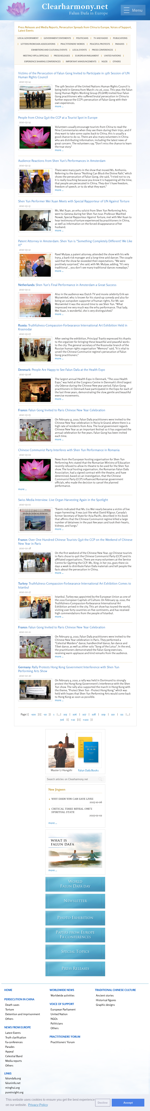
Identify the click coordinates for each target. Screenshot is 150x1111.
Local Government (28, 38)
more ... (59, 106)
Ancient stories (105, 995)
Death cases (12, 1004)
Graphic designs (105, 1004)
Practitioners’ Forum (63, 1042)
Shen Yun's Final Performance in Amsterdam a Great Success (67, 285)
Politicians (82, 38)
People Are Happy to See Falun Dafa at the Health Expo (61, 370)
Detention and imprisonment (22, 1014)
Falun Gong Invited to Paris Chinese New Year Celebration (61, 410)
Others (117, 61)
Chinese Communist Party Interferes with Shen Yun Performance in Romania (69, 450)
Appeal (9, 1051)
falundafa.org (13, 1078)
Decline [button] (103, 1102)
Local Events (79, 49)
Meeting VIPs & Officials (36, 55)
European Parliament (87, 55)
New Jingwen (56, 789)
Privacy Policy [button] (38, 1105)
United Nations (112, 55)
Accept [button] (128, 1102)
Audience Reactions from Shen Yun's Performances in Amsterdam (61, 161)
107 (84, 714)
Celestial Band (13, 1056)
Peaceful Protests (100, 44)
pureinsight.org (14, 1092)
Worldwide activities (62, 995)
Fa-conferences (14, 1042)
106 (75, 714)
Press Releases (62, 55)
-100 (33, 714)
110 (113, 714)
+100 (85, 719)
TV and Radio (101, 38)
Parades (119, 44)
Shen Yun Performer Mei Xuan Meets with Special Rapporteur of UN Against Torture (73, 201)
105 (65, 714)
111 (121, 714)
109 (103, 714)
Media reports (13, 1060)
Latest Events (13, 1032)
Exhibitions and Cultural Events (49, 49)
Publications (120, 38)
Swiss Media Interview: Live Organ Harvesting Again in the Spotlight (63, 500)
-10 (45, 714)
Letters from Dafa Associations (38, 44)
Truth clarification (15, 1037)
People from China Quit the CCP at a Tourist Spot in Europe (57, 117)
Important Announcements (81, 61)
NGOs (104, 61)
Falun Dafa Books (88, 770)
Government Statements (57, 38)
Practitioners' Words (73, 44)
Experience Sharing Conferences (42, 61)
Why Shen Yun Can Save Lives (72, 798)
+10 (73, 719)
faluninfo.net (13, 1083)
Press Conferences (102, 49)
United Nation (59, 1014)
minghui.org (12, 1087)
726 (62, 719)
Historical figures (106, 1000)
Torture (9, 1009)
